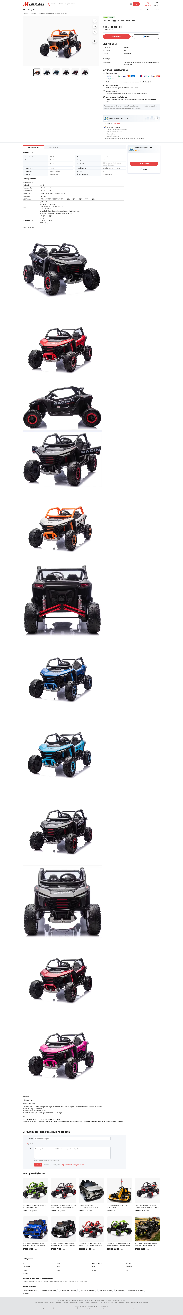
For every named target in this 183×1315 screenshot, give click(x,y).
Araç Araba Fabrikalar (105, 1290)
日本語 (111, 1302)
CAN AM (128, 1263)
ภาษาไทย (121, 1302)
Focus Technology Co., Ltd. (91, 1306)
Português (58, 1302)
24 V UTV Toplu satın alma (136, 1290)
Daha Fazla (26, 1294)
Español (52, 1302)
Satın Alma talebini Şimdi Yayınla (73, 1165)
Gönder (38, 1165)
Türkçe (127, 1302)
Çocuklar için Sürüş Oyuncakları (46, 13)
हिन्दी (116, 1302)
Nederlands (94, 1302)
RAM (58, 1263)
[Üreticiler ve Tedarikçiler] (33, 4)
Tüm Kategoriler (30, 10)
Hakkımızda (60, 1300)
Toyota (25, 1270)
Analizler (123, 1300)
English (46, 1302)
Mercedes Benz (96, 1263)
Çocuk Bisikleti (120, 1290)
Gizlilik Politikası (89, 1300)
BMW (93, 1267)
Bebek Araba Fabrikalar (49, 1290)
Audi (58, 1267)
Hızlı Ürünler (116, 1300)
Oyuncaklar (33, 13)
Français (65, 1302)
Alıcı (130, 10)
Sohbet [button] (147, 36)
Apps (148, 10)
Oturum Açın (140, 138)
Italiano (81, 1302)
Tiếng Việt (133, 1302)
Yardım (140, 10)
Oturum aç (157, 5)
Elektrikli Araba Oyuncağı (87, 1290)
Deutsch (87, 1302)
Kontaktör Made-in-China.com (103, 1300)
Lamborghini (26, 1267)
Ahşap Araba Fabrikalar (31, 1290)
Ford (58, 1270)
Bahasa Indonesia (143, 1302)
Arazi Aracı (129, 1267)
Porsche (94, 1270)
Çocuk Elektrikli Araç (62, 13)
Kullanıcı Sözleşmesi (77, 1300)
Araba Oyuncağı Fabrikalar (68, 1290)
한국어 (105, 1302)
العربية (100, 1302)
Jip (127, 1270)
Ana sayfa (25, 13)
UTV (24, 1263)
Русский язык (73, 1302)
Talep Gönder (116, 36)
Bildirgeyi (68, 1300)
